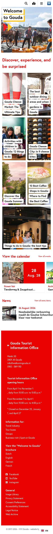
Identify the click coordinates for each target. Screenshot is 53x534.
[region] (26, 278)
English (9, 457)
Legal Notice (12, 510)
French (9, 465)
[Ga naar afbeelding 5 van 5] (38, 49)
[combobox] (44, 530)
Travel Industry (13, 425)
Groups (9, 433)
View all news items (42, 300)
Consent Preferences (15, 502)
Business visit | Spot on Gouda (20, 437)
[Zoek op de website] (26, 3)
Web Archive (12, 514)
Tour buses (11, 429)
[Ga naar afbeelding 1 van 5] (15, 49)
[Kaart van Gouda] (34, 3)
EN (46, 530)
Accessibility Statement (17, 506)
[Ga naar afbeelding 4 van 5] (32, 49)
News (6, 300)
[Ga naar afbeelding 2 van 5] (21, 49)
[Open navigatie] (41, 3)
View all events (44, 256)
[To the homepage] (48, 3)
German (9, 461)
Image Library (12, 494)
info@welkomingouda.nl (18, 363)
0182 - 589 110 (14, 366)
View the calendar (16, 256)
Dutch (9, 453)
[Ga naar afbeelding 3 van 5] (26, 49)
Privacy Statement (14, 498)
